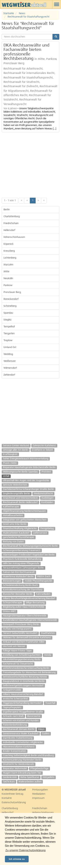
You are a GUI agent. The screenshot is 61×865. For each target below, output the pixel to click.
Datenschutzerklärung (14, 802)
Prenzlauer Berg (12, 292)
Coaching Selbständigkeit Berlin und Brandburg (28, 755)
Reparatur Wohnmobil (15, 768)
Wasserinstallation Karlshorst (18, 747)
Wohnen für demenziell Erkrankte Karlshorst (27, 637)
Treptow (8, 340)
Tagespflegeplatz (12, 707)
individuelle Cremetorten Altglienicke (23, 742)
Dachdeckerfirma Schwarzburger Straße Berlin (28, 489)
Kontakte (7, 798)
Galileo (45, 733)
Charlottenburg (12, 216)
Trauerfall (50, 703)
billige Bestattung (35, 602)
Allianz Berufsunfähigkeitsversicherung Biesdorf (29, 598)
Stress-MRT (9, 611)
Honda (47, 655)
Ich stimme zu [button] (17, 859)
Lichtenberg (10, 258)
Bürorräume (33, 716)
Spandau (8, 313)
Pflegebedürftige (39, 768)
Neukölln (8, 278)
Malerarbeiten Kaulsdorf (16, 533)
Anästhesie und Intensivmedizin (20, 498)
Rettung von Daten (13, 541)
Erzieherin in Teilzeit (42, 450)
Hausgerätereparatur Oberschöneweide (24, 616)
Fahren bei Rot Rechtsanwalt (19, 572)
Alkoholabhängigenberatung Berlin (21, 659)
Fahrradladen (43, 594)
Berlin (7, 209)
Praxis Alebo (10, 463)
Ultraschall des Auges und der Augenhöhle (26, 480)
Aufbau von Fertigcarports (17, 629)
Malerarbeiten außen (29, 782)
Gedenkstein (10, 777)
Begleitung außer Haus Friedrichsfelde (23, 607)
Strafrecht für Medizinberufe (18, 764)
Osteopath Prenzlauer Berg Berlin (21, 624)
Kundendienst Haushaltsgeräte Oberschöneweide (30, 620)
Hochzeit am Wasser (14, 646)
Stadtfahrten (48, 633)
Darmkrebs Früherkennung (17, 738)
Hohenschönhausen (14, 237)
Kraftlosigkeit (10, 454)
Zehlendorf (9, 375)
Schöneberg (10, 306)
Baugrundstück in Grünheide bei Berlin (24, 681)
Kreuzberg (9, 251)
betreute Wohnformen (15, 485)
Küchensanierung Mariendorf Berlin (22, 760)
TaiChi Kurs (9, 782)
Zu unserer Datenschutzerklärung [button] (25, 850)
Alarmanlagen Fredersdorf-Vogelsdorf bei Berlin (29, 555)
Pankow (8, 285)
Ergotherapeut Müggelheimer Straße (23, 712)
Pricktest (46, 472)
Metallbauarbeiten (13, 515)
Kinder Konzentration (14, 751)
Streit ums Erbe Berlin (14, 524)
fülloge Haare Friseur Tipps (17, 651)
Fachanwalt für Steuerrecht (18, 664)
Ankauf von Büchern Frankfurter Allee (23, 642)
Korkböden (47, 502)
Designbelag (47, 528)
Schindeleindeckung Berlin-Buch (20, 585)
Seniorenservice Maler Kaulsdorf (20, 733)
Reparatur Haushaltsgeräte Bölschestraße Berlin (29, 467)
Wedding (8, 354)
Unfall (6, 476)
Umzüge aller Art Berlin (15, 450)
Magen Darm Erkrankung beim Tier (22, 773)
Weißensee (10, 361)
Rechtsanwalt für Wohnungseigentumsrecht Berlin (30, 546)
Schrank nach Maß (13, 716)
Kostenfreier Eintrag (12, 794)
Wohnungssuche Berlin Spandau (20, 472)
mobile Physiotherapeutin (38, 581)
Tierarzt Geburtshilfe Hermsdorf (20, 633)
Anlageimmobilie (12, 690)
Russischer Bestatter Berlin (17, 594)
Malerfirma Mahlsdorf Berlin (18, 576)
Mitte (6, 271)
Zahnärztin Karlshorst (44, 445)
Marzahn (8, 265)
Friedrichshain (11, 223)
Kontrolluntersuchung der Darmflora (22, 590)
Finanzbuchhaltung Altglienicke (20, 528)
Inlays (41, 729)
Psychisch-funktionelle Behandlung (22, 559)
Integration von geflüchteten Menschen (24, 520)
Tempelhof (9, 327)
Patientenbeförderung (15, 725)
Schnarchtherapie (12, 602)
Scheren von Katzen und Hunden (21, 720)
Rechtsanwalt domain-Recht (18, 729)
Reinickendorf (11, 299)
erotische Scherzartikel (15, 699)
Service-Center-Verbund (16, 445)
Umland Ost (10, 347)
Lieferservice (40, 533)
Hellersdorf (9, 230)
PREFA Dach (43, 576)
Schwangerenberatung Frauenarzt (21, 550)
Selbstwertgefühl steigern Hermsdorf (23, 685)
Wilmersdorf (10, 368)
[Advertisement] (30, 164)
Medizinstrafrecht (43, 493)
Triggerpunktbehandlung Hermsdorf (22, 703)
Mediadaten (38, 794)
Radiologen (48, 498)
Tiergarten (9, 333)
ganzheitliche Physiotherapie (18, 537)
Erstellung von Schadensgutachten (21, 655)
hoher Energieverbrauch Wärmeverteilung (25, 459)
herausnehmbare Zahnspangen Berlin (23, 568)
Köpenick (9, 244)
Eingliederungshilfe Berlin (16, 493)
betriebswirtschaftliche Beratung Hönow (25, 677)
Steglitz (8, 320)
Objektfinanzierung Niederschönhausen (24, 511)
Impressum (38, 798)
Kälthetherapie (11, 507)
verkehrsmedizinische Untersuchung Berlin (26, 668)
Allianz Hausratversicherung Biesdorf (23, 694)
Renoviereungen (12, 581)
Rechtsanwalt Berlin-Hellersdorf (20, 502)
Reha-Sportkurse (30, 777)
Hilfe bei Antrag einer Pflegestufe (21, 563)
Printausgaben (40, 790)
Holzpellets (48, 777)
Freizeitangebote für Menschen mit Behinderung (29, 672)
